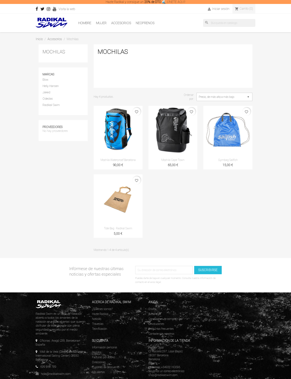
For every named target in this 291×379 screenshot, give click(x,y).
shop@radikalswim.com (163, 375)
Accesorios (121, 23)
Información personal (104, 347)
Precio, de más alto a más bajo (224, 97)
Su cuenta (100, 340)
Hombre (84, 23)
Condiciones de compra (162, 318)
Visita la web (67, 9)
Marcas (48, 74)
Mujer (101, 23)
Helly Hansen (51, 86)
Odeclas (48, 98)
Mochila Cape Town (172, 160)
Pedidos (97, 352)
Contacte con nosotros (161, 333)
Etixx (45, 79)
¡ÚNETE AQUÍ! (176, 2)
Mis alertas (98, 372)
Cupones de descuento (105, 367)
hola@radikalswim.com (56, 374)
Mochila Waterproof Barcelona (118, 160)
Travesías (98, 323)
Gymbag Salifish (228, 160)
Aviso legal (154, 314)
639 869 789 (48, 367)
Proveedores (53, 127)
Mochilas (54, 52)
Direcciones (99, 362)
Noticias (96, 318)
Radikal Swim (51, 105)
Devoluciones (156, 323)
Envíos (152, 309)
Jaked (46, 92)
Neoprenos (145, 23)
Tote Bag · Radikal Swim (118, 228)
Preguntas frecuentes (161, 328)
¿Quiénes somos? (102, 309)
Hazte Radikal (100, 314)
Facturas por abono (103, 357)
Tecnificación (99, 328)
